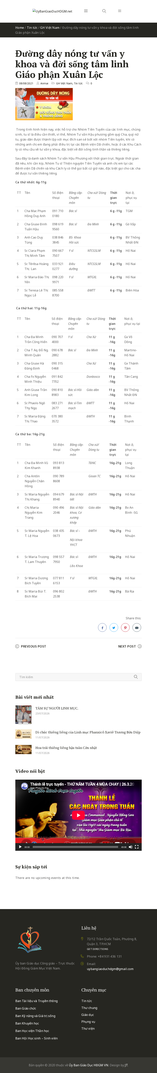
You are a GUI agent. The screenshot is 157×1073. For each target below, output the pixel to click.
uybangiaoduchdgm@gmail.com (110, 969)
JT (126, 1065)
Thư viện (88, 1028)
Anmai (44, 83)
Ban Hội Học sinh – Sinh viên (36, 1038)
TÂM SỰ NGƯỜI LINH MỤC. (56, 708)
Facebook (102, 627)
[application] (78, 815)
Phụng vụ (88, 1022)
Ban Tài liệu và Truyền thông (36, 1001)
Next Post (127, 646)
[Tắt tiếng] (130, 847)
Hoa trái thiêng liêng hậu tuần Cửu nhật (66, 747)
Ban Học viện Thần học (32, 1031)
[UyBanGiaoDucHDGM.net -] (52, 11)
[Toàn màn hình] (137, 847)
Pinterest (125, 627)
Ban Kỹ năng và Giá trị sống (35, 1016)
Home (19, 28)
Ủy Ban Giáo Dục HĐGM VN (88, 1065)
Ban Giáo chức (25, 1008)
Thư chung (89, 1008)
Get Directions (97, 949)
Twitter (114, 627)
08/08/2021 (26, 83)
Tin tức (32, 28)
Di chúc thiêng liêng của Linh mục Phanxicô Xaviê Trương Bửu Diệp (87, 732)
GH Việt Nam (49, 28)
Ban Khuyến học (27, 1023)
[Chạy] (20, 847)
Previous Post (33, 646)
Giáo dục (87, 1015)
